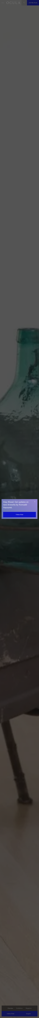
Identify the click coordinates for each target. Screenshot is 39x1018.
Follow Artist (19, 514)
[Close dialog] (35, 502)
